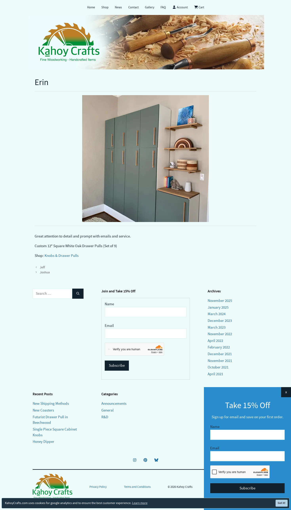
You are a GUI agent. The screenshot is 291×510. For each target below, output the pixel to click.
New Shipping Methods (51, 403)
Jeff (42, 267)
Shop (104, 7)
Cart (201, 7)
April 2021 (215, 373)
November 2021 (220, 360)
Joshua (45, 272)
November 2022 (220, 333)
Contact (133, 7)
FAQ (163, 7)
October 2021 (218, 367)
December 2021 (220, 353)
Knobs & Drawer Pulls (62, 255)
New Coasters (43, 410)
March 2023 (216, 327)
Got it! (281, 503)
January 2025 (218, 307)
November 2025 (220, 300)
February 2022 (219, 347)
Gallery (149, 7)
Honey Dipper (43, 441)
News (118, 7)
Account (182, 7)
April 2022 (215, 340)
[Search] (78, 294)
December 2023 (220, 320)
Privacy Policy (98, 487)
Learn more (139, 503)
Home (91, 7)
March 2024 (216, 313)
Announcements (113, 403)
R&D (104, 416)
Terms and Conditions (137, 487)
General (107, 410)
